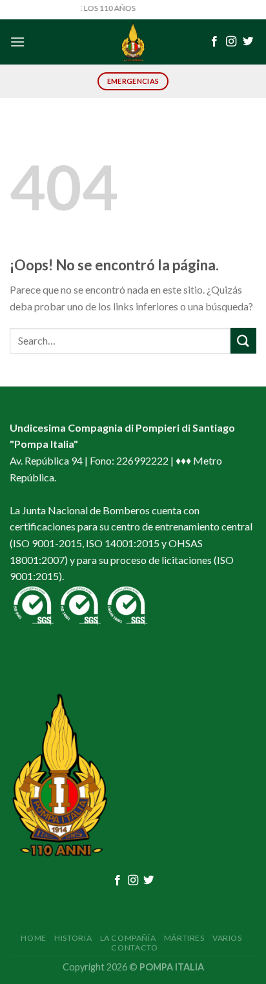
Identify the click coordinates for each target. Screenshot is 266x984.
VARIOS (227, 938)
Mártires (184, 938)
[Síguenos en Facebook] (214, 42)
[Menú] (17, 41)
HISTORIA (73, 938)
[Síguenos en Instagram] (231, 42)
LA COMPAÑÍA (128, 938)
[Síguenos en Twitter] (248, 42)
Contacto (134, 947)
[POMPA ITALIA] (133, 42)
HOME (33, 938)
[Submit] (243, 340)
